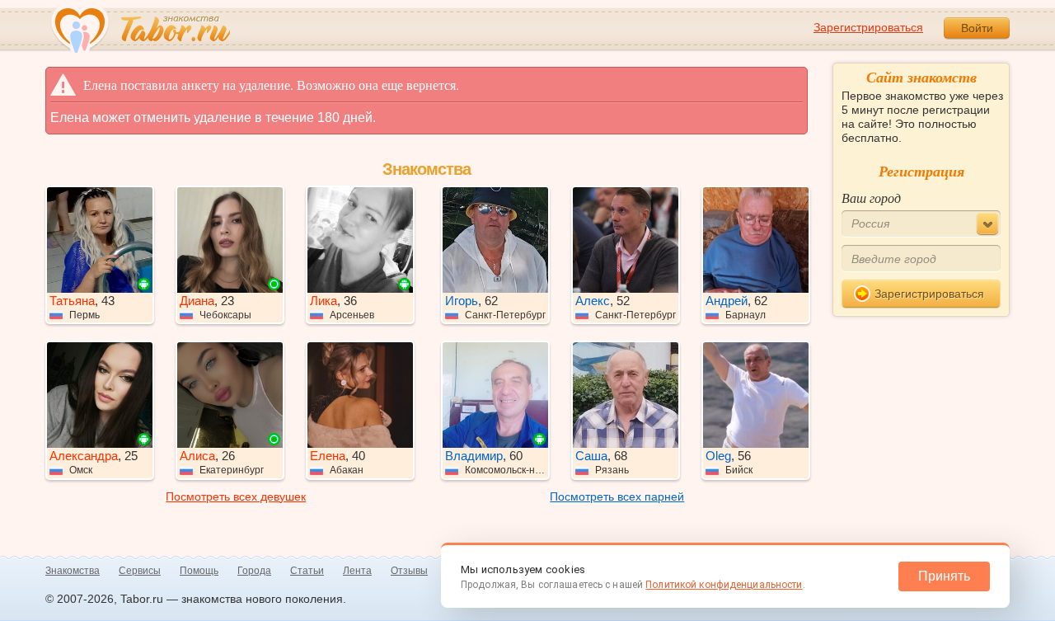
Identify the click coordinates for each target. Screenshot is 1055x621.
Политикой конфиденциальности (723, 584)
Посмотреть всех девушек (236, 496)
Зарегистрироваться (868, 27)
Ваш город (871, 197)
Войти (977, 28)
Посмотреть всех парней (617, 496)
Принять (944, 576)
